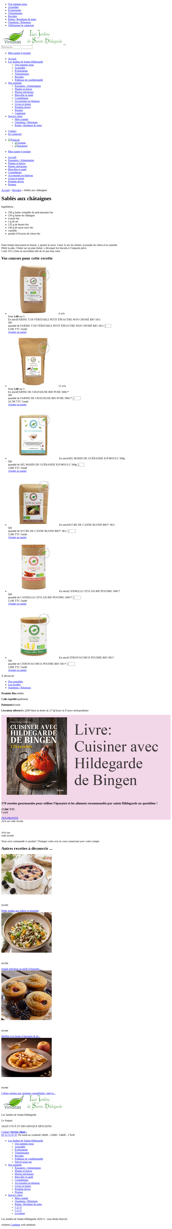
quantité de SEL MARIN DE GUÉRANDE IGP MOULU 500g (42, 464)
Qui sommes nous (17, 4)
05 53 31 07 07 (9, 1135)
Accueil (12, 58)
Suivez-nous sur (23, 1161)
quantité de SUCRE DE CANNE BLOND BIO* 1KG (37, 531)
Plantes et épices (23, 89)
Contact (12, 131)
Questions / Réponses (19, 22)
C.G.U (18, 1210)
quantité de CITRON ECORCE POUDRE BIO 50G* (37, 663)
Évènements (14, 10)
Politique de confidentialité (29, 80)
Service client (15, 116)
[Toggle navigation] (64, 44)
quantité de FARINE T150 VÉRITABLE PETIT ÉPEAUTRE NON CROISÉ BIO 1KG (56, 325)
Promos (19, 110)
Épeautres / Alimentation (28, 86)
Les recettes (14, 684)
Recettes (12, 16)
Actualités (13, 7)
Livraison (20, 1213)
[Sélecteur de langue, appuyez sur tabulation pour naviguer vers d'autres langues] (14, 139)
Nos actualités (15, 681)
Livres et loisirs (23, 104)
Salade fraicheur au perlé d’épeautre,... (21, 968)
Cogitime (15, 1224)
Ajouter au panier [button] (17, 332)
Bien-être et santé (24, 95)
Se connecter (15, 134)
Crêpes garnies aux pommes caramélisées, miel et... (28, 1093)
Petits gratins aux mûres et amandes (20, 910)
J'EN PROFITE (9, 818)
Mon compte (21, 119)
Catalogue (20, 113)
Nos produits (15, 83)
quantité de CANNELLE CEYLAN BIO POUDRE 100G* (40, 597)
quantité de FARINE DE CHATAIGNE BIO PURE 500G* (40, 398)
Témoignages (15, 13)
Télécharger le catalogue (21, 25)
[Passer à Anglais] (20, 142)
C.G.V (18, 1207)
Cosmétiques (21, 98)
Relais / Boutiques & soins (22, 19)
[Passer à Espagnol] (21, 145)
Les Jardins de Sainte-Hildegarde (25, 61)
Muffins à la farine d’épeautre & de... (20, 1036)
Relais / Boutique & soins (28, 125)
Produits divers (23, 107)
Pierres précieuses (24, 92)
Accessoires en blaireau (27, 101)
